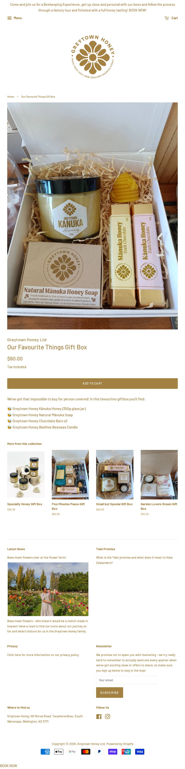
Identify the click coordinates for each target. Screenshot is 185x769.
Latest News (16, 549)
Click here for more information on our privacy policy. (43, 655)
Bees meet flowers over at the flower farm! (36, 557)
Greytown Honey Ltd (91, 744)
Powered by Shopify (119, 744)
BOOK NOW (8, 765)
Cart (174, 18)
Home (10, 96)
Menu (17, 18)
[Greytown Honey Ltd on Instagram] (107, 717)
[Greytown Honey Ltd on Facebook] (99, 717)
